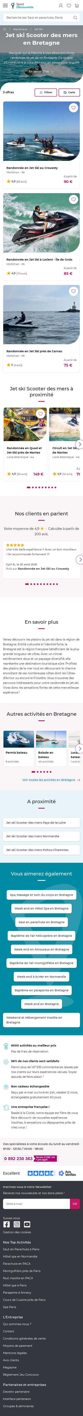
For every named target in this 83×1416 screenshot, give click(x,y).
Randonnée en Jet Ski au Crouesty (43, 568)
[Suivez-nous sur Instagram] (16, 1224)
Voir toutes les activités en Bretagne (48, 780)
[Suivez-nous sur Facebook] (6, 1224)
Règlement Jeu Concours (21, 1374)
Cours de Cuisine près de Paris (24, 1300)
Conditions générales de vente (24, 1338)
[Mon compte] (61, 6)
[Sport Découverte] (22, 5)
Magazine (10, 1367)
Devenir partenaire (16, 1392)
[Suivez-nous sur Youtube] (27, 1224)
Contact (8, 1331)
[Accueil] (4, 28)
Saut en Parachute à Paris (21, 1249)
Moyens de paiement (17, 1346)
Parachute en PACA (16, 1264)
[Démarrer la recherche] (75, 17)
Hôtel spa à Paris (15, 1285)
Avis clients (11, 1360)
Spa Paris (9, 1307)
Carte (71, 92)
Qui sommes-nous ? (17, 1324)
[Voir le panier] (77, 6)
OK (75, 1204)
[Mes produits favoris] (69, 6)
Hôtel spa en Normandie (20, 1256)
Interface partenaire (17, 1399)
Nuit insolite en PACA (18, 1278)
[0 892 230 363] (41, 1158)
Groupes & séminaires (18, 1406)
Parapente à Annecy (17, 1292)
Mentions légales (15, 1353)
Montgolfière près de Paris (21, 1271)
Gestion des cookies (17, 1232)
